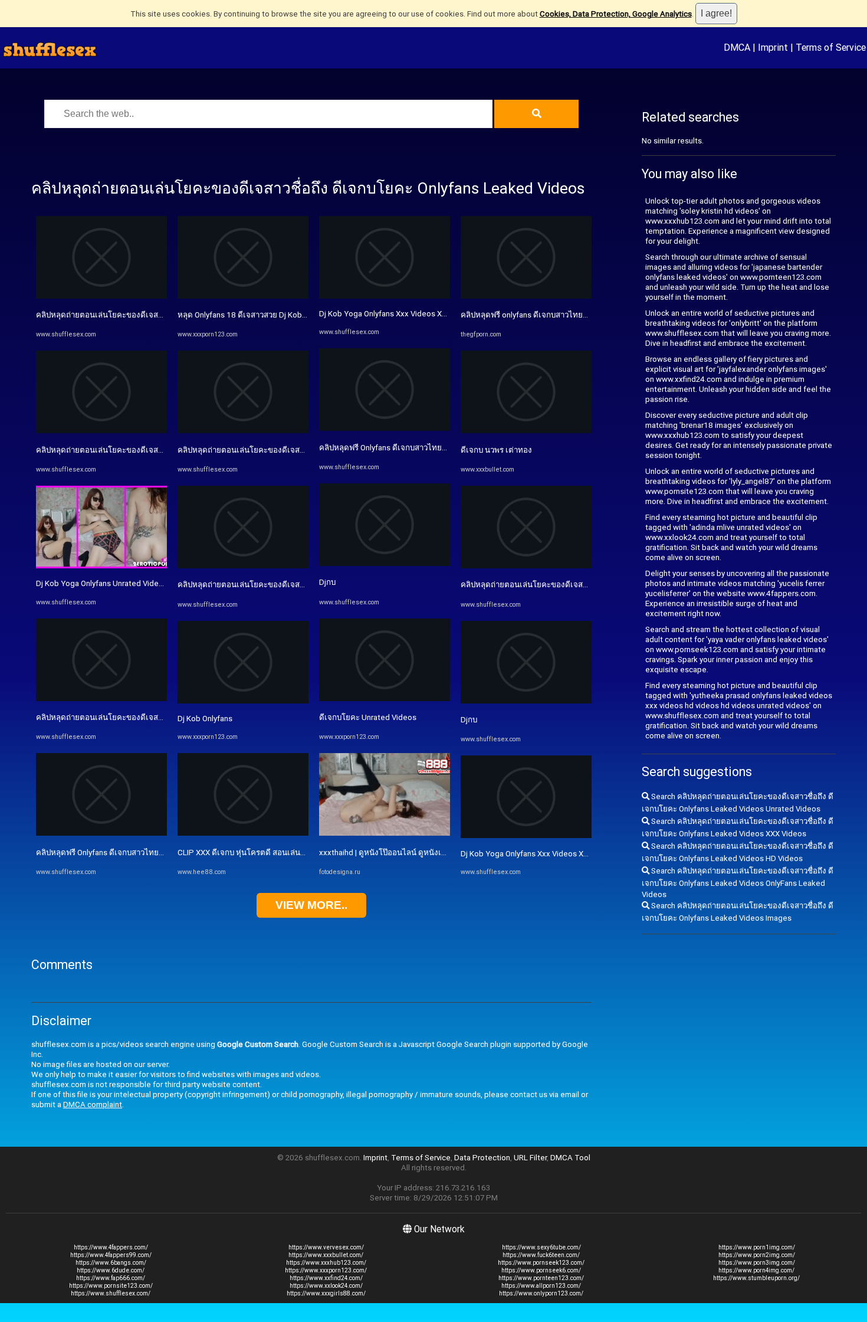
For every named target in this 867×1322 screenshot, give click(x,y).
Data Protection (482, 1158)
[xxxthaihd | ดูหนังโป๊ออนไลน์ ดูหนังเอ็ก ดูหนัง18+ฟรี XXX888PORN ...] (384, 833)
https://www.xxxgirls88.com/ (326, 1293)
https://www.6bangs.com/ (110, 1263)
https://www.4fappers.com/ (111, 1247)
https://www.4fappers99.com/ (111, 1255)
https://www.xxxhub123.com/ (326, 1263)
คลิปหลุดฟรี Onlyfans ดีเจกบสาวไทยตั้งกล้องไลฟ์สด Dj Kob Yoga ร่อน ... (157, 852)
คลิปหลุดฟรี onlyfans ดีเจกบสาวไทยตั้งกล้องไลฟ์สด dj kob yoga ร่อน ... (580, 315)
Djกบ (327, 582)
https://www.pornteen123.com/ (541, 1278)
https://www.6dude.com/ (110, 1270)
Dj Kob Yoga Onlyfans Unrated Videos (102, 583)
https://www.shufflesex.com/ (110, 1293)
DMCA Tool (570, 1158)
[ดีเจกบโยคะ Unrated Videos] (384, 698)
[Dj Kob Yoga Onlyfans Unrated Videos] (101, 566)
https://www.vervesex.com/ (326, 1247)
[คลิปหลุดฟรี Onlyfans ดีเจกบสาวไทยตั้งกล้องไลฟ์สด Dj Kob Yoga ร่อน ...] (101, 833)
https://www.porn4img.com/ (756, 1270)
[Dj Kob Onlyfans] (243, 701)
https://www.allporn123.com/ (541, 1286)
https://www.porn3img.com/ (756, 1263)
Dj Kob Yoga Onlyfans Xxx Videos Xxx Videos (398, 314)
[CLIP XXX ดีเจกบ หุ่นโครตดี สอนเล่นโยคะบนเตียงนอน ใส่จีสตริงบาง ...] (243, 833)
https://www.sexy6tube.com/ (541, 1247)
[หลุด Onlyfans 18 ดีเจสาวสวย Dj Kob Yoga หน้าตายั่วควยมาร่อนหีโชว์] (243, 296)
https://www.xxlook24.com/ (326, 1286)
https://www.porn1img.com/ (756, 1247)
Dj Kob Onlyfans (205, 719)
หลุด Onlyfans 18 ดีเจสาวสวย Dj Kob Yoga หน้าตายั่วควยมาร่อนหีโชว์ (295, 315)
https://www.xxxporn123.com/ (326, 1270)
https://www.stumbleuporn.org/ (756, 1278)
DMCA (737, 47)
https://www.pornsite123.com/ (111, 1286)
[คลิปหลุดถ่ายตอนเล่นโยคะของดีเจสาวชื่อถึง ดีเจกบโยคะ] (526, 566)
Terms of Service (831, 47)
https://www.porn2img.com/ (756, 1255)
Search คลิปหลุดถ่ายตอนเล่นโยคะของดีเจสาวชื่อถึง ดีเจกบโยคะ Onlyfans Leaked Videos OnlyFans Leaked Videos (737, 882)
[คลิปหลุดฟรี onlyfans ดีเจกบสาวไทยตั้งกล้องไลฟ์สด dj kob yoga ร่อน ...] (526, 296)
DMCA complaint (92, 1105)
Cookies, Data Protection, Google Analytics (616, 14)
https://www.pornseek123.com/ (541, 1263)
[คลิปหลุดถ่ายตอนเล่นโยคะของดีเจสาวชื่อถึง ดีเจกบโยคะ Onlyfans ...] (101, 296)
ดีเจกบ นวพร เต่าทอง (496, 450)
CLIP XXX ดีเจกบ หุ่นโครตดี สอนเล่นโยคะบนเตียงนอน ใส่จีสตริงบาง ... (296, 852)
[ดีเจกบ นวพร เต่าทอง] (526, 431)
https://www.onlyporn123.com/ (541, 1293)
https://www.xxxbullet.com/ (325, 1255)
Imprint (773, 47)
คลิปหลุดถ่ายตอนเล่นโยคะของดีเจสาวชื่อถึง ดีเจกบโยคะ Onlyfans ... (151, 315)
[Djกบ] (384, 563)
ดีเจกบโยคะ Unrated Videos (367, 717)
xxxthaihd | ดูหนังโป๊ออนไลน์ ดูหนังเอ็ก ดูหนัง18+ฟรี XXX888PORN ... (436, 852)
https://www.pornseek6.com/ (541, 1270)
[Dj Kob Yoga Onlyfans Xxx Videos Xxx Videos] (384, 296)
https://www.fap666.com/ (110, 1278)
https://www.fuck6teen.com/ (541, 1255)
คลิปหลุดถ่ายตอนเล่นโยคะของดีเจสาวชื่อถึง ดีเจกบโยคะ (556, 585)
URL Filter (530, 1158)
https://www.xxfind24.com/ (326, 1278)
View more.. (311, 905)
